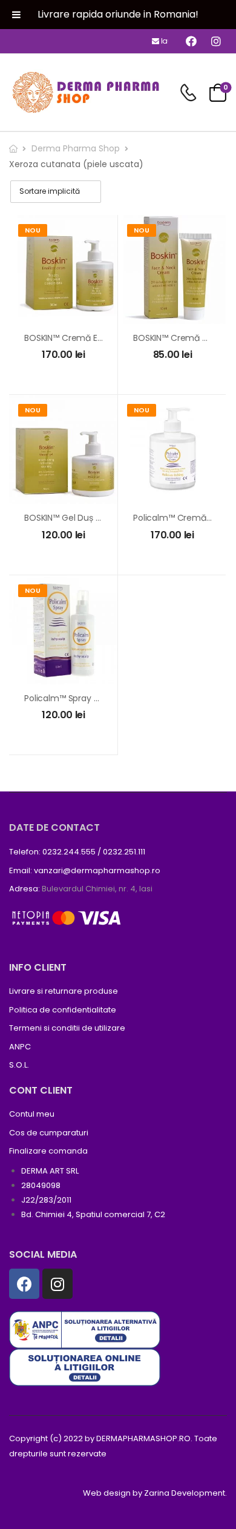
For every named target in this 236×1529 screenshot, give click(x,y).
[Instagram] (57, 1284)
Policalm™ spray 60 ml (70, 698)
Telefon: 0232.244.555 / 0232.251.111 (77, 851)
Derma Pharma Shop (75, 148)
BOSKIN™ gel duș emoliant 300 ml (92, 518)
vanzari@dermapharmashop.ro (97, 870)
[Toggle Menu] (16, 14)
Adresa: (24, 888)
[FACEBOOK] (191, 41)
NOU (33, 230)
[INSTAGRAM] (216, 41)
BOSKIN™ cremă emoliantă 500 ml (94, 338)
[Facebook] (24, 1284)
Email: (20, 870)
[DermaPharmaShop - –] (84, 92)
